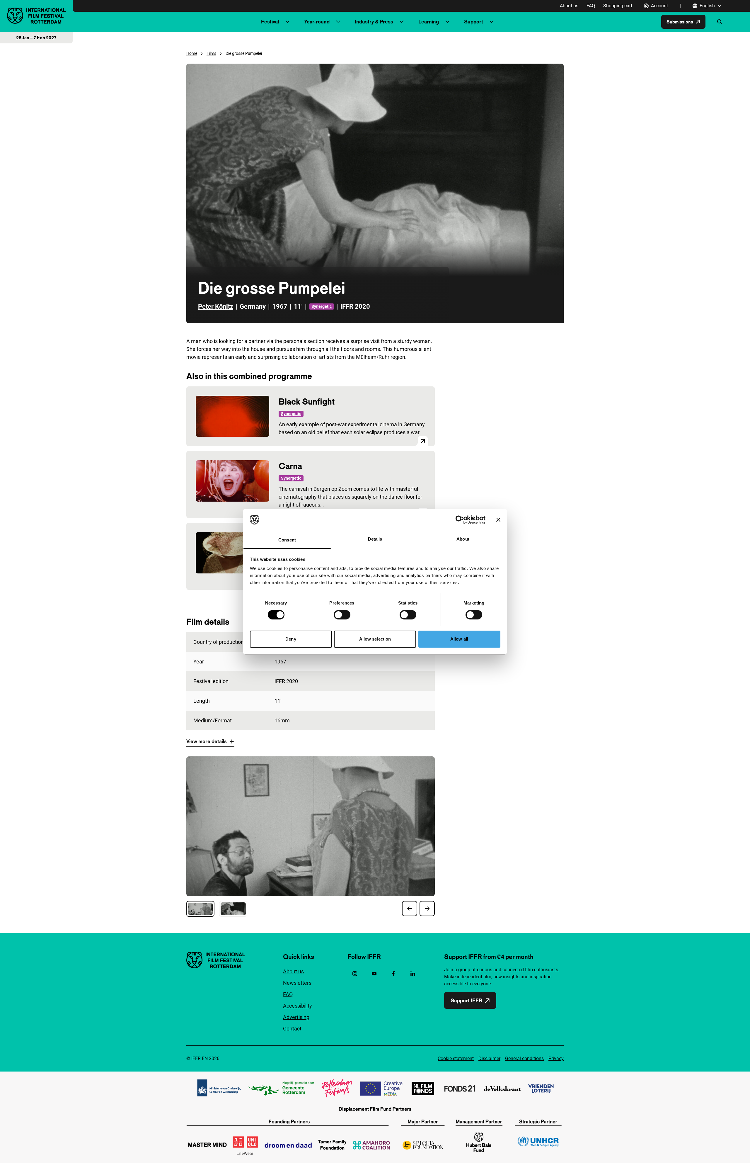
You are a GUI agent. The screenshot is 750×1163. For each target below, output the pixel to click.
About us (569, 6)
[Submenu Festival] (287, 21)
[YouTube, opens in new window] (374, 973)
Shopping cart (617, 6)
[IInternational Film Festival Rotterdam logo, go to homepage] (36, 16)
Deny (290, 638)
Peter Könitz (215, 306)
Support (473, 21)
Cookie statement (456, 1058)
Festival (270, 21)
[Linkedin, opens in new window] (412, 973)
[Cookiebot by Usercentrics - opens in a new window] (459, 519)
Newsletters (297, 983)
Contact (292, 1029)
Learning (428, 21)
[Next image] (427, 908)
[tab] (200, 909)
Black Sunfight (307, 401)
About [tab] (462, 538)
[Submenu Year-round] (338, 21)
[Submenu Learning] (447, 21)
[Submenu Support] (491, 21)
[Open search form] (719, 22)
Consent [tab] (287, 539)
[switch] (342, 614)
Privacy (556, 1058)
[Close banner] (498, 520)
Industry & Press (374, 21)
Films (211, 53)
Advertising (296, 1017)
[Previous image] (409, 908)
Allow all (459, 638)
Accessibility (297, 1006)
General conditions (524, 1058)
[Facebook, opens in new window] (393, 973)
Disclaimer (489, 1058)
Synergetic (321, 306)
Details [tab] (375, 538)
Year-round (317, 21)
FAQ (591, 6)
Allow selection (375, 638)
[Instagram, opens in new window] (354, 973)
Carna (290, 466)
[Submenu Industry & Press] (401, 21)
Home (191, 53)
